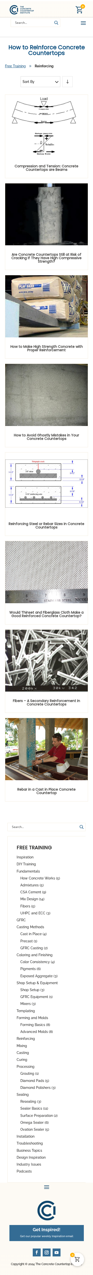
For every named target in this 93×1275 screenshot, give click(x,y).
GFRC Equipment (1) (36, 997)
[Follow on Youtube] (57, 1252)
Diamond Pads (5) (34, 1081)
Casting (23, 1053)
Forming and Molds (32, 1018)
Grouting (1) (29, 1073)
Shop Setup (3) (32, 990)
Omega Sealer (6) (34, 1123)
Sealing (23, 1095)
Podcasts (24, 1171)
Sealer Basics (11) (34, 1108)
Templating (26, 1011)
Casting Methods (30, 927)
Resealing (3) (30, 1101)
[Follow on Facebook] (37, 1252)
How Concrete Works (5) (40, 878)
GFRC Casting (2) (34, 948)
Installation (25, 1136)
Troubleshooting (30, 1143)
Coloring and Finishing (35, 955)
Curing (22, 1060)
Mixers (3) (28, 1004)
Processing (25, 1067)
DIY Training (26, 864)
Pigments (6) (30, 969)
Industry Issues (29, 1164)
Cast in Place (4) (33, 934)
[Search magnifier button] (56, 22)
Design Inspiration (31, 1157)
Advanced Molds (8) (36, 1032)
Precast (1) (28, 941)
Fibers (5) (27, 906)
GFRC (21, 920)
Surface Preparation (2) (39, 1116)
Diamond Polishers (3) (38, 1088)
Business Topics (29, 1150)
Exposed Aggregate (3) (39, 976)
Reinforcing (26, 1039)
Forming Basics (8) (35, 1025)
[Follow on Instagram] (47, 1252)
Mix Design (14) (32, 899)
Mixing (22, 1046)
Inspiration (25, 857)
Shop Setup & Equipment (37, 983)
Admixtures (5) (32, 885)
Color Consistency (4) (37, 962)
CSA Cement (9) (33, 892)
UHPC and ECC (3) (35, 913)
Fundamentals (28, 871)
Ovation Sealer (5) (34, 1129)
